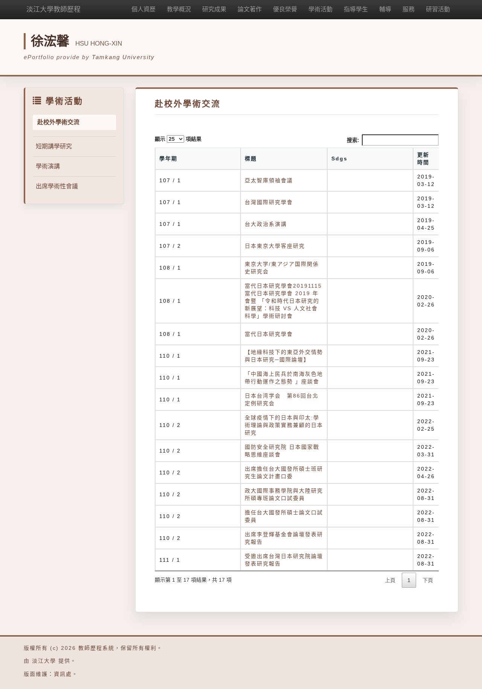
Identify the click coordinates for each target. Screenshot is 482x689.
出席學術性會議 (57, 186)
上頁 (390, 580)
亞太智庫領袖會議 (269, 180)
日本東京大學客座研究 (275, 246)
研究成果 (214, 9)
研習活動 (438, 9)
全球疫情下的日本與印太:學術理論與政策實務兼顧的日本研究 (284, 425)
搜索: (353, 140)
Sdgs (339, 158)
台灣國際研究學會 (269, 202)
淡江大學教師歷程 (53, 9)
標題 (251, 158)
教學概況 (179, 9)
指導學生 (356, 9)
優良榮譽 (285, 9)
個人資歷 (143, 9)
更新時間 (423, 158)
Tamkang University (123, 57)
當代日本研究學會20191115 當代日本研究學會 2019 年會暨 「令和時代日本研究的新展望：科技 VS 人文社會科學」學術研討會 (283, 301)
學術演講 (48, 166)
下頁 (428, 580)
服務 (409, 9)
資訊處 (63, 674)
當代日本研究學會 (269, 334)
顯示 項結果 (178, 139)
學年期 (168, 158)
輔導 (385, 9)
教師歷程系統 (96, 648)
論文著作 (250, 9)
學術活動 (320, 9)
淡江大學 (44, 661)
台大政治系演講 (266, 224)
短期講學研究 (54, 146)
